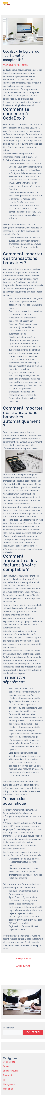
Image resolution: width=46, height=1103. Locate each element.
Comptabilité (10, 64)
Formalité (7, 1075)
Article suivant (23, 965)
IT (4, 1079)
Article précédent (23, 958)
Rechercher (8, 1027)
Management (9, 1084)
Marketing (8, 1088)
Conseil (6, 1066)
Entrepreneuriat (10, 1070)
